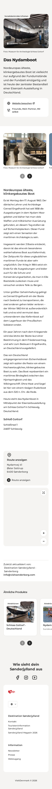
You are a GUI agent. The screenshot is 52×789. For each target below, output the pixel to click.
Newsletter (14, 750)
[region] (26, 517)
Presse (11, 755)
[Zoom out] (43, 541)
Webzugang (14, 759)
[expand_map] (43, 493)
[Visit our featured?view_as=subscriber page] (34, 677)
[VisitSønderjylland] (17, 692)
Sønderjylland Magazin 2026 (22, 732)
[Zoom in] (43, 533)
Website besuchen (22, 103)
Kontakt (12, 721)
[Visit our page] (26, 677)
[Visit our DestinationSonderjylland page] (17, 677)
